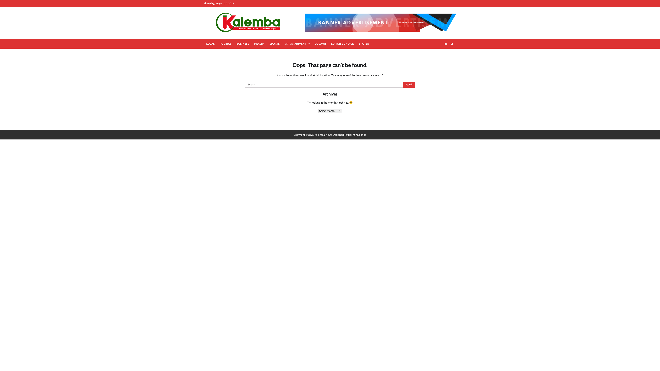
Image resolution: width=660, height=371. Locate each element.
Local (210, 43)
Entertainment (295, 44)
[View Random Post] (446, 44)
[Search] (452, 44)
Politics (225, 43)
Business (242, 43)
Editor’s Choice (342, 43)
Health (259, 43)
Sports (275, 43)
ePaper (364, 43)
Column (320, 43)
